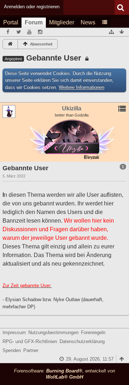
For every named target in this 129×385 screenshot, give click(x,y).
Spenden (12, 350)
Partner (30, 350)
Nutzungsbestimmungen (53, 332)
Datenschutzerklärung (82, 341)
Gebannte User (53, 57)
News (88, 22)
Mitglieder (61, 22)
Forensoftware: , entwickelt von (64, 374)
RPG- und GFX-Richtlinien (30, 341)
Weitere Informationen (81, 87)
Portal (10, 22)
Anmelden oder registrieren (31, 6)
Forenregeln (93, 332)
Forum (34, 22)
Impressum (14, 332)
